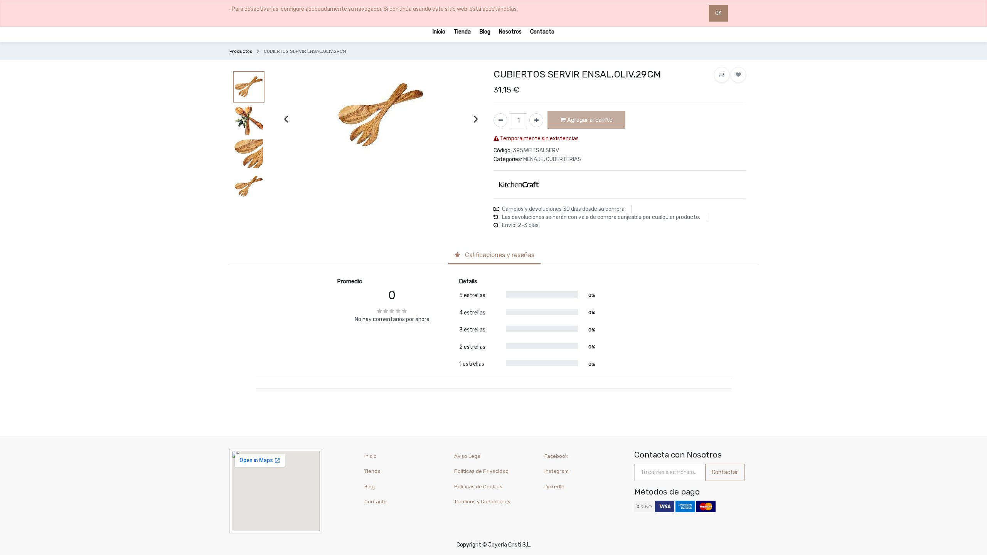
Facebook (556, 456)
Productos (241, 51)
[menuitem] (439, 31)
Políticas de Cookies (478, 486)
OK (718, 13)
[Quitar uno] (500, 120)
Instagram (556, 471)
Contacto (375, 502)
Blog (369, 486)
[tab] (494, 255)
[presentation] (286, 118)
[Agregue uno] (536, 120)
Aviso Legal (468, 456)
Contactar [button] (725, 472)
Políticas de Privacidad (481, 471)
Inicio (370, 456)
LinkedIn (555, 486)
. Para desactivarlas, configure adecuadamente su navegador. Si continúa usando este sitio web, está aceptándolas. (373, 9)
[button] (721, 74)
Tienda (372, 471)
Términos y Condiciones (482, 502)
